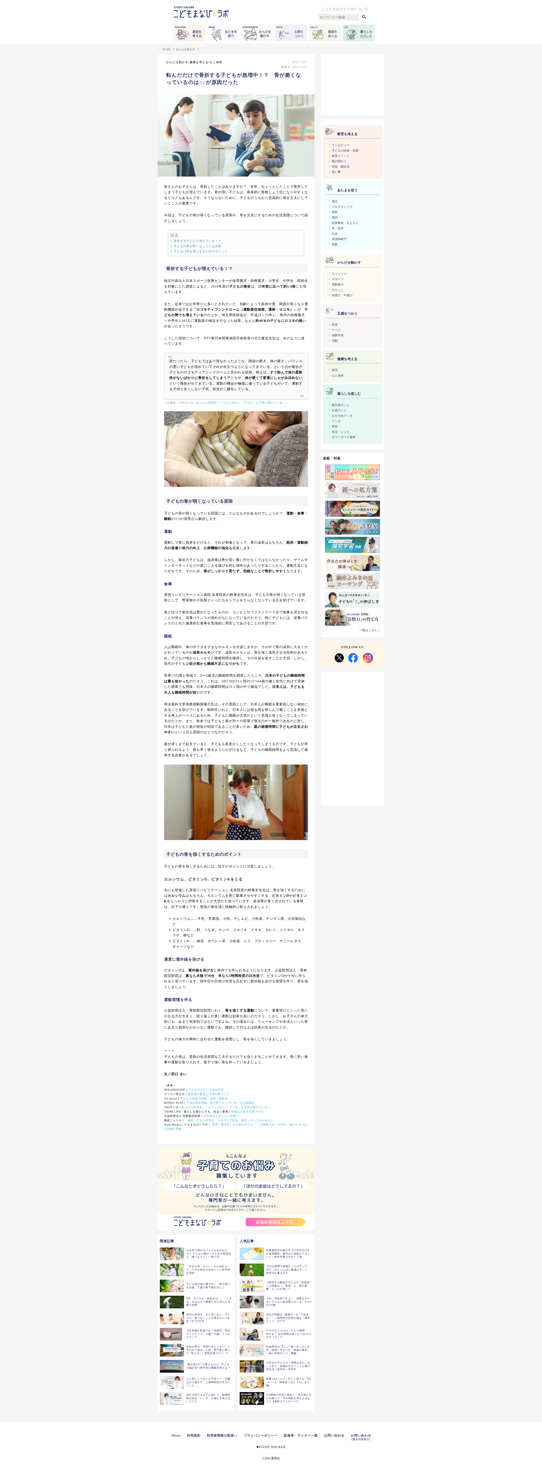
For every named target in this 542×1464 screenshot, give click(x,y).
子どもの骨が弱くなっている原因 (197, 246)
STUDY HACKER (272, 1447)
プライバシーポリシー (261, 1435)
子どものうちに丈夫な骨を (206, 1089)
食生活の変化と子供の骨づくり (208, 1094)
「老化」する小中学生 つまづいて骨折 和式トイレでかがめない (229, 1120)
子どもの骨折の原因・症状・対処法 (204, 1098)
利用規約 (193, 1435)
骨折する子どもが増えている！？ (197, 241)
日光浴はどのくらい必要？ (221, 1115)
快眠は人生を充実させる (247, 1111)
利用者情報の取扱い (222, 1435)
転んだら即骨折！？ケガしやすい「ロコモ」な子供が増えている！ (240, 402)
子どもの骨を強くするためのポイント (201, 251)
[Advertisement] (352, 84)
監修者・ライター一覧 (301, 1435)
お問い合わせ (334, 1435)
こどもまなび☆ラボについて (345, 9)
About (176, 1435)
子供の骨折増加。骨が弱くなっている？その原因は (220, 1102)
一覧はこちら (368, 630)
